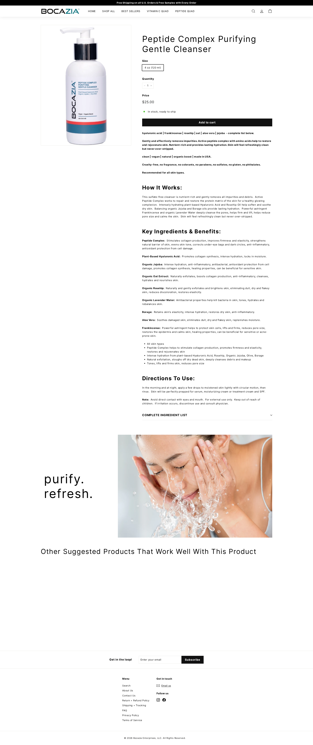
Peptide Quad (185, 11)
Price (145, 95)
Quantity (148, 78)
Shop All (108, 11)
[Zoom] (86, 85)
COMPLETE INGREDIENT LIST (164, 415)
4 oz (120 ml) (153, 67)
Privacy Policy (130, 715)
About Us (127, 690)
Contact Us (128, 695)
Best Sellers (130, 11)
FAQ (124, 710)
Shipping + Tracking (134, 705)
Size (145, 60)
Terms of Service (132, 720)
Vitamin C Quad (158, 11)
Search (126, 685)
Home (92, 11)
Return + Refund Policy (135, 700)
